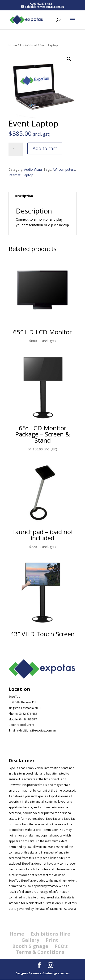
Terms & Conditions (40, 952)
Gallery (30, 940)
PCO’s (61, 946)
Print (52, 940)
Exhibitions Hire (50, 934)
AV (55, 169)
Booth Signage (30, 946)
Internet (14, 175)
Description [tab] (23, 196)
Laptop (27, 175)
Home (12, 45)
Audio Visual (28, 45)
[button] (69, 59)
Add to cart (45, 148)
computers (67, 169)
